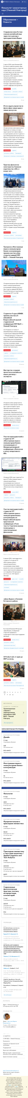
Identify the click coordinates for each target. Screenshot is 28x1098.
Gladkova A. (6, 968)
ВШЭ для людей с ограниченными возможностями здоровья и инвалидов (13, 1053)
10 (10, 694)
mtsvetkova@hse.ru (11, 1027)
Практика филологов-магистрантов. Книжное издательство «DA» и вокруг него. (12, 168)
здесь (10, 1085)
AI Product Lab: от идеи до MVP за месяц (13, 658)
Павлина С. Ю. (7, 956)
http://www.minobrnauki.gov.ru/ (11, 1070)
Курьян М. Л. (7, 934)
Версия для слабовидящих (9, 1050)
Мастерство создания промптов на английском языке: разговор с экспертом (13, 373)
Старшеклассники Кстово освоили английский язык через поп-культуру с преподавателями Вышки (13, 35)
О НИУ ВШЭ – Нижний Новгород (11, 1038)
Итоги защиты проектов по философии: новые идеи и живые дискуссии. (13, 108)
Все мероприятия (8, 722)
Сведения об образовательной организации (11, 1044)
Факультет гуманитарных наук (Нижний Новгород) (14, 9)
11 (13, 694)
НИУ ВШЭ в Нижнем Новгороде (12, 1)
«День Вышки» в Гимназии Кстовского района (13, 600)
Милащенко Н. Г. (16, 956)
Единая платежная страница (10, 1056)
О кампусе (6, 1036)
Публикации (7, 922)
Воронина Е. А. (14, 934)
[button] (3, 49)
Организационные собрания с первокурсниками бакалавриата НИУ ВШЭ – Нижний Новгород (10, 713)
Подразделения (7, 1047)
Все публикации (7, 995)
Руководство (6, 1041)
